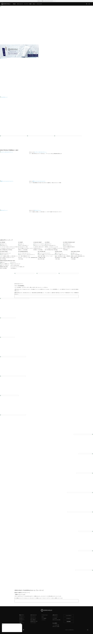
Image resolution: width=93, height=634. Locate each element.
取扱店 (30, 3)
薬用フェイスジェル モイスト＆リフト (39, 181)
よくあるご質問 (55, 618)
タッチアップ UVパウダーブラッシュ (40, 152)
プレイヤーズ (26, 3)
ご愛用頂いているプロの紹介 (46, 600)
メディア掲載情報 (44, 618)
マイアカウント (68, 618)
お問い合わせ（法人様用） (56, 626)
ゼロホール (5, 4)
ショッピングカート (68, 615)
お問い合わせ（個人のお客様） (57, 619)
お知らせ (34, 3)
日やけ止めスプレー (22, 619)
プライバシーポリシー (33, 622)
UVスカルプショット (37, 210)
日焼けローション (21, 622)
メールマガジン (44, 619)
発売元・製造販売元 (33, 619)
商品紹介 (14, 3)
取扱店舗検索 (69, 621)
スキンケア (20, 621)
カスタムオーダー (39, 3)
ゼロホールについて (20, 3)
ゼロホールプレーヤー (33, 618)
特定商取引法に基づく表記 (33, 621)
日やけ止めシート (21, 618)
